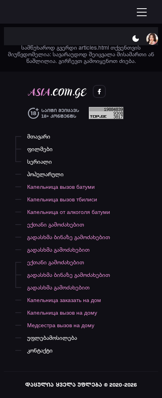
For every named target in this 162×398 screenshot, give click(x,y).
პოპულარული (45, 174)
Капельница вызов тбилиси (62, 199)
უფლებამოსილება (52, 337)
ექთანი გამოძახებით (55, 224)
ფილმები (40, 149)
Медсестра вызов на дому (60, 325)
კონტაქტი (40, 350)
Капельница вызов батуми (61, 186)
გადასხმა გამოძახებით (58, 249)
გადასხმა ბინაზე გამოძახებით (68, 237)
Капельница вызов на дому (62, 312)
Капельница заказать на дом (64, 300)
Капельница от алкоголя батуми (68, 211)
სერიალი (39, 161)
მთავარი (38, 136)
